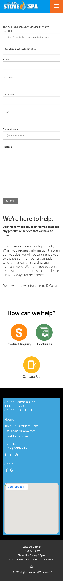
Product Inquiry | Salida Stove (20, 5)
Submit (10, 200)
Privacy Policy (31, 551)
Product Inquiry (19, 344)
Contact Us (31, 377)
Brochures (44, 344)
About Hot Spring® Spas (31, 555)
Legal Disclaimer (31, 546)
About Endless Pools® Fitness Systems (31, 559)
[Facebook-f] (6, 470)
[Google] (11, 470)
